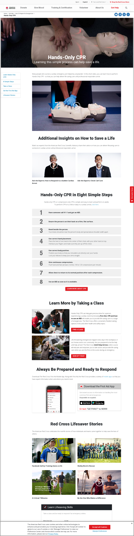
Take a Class (7, 86)
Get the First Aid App (10, 91)
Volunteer (83, 7)
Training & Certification (61, 7)
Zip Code (66, 520)
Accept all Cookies (99, 527)
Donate (23, 7)
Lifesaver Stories (9, 95)
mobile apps (108, 376)
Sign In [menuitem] (77, 2)
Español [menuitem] (85, 2)
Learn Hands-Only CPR (9, 76)
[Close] (132, 523)
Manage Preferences (100, 531)
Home (5, 13)
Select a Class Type (47, 520)
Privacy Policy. (53, 534)
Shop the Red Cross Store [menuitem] (120, 2)
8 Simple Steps (8, 82)
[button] (126, 7)
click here (95, 204)
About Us (99, 7)
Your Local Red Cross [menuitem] (99, 2)
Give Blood (39, 7)
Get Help (115, 7)
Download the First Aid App (99, 386)
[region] (67, 528)
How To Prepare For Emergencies (24, 13)
